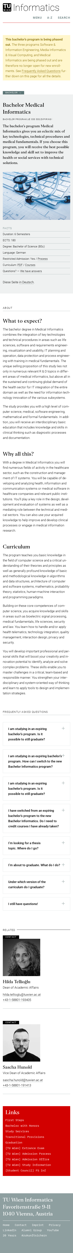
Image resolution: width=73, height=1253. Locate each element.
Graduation (13, 1142)
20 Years (9, 1235)
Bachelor (11, 92)
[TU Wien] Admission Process (28, 1153)
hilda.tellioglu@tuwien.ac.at (22, 994)
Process (43, 258)
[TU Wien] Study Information (28, 1165)
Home (6, 1225)
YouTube (53, 1230)
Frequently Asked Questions (41, 71)
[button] (36, 735)
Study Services (17, 1131)
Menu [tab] (37, 17)
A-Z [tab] (50, 17)
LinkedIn (9, 1230)
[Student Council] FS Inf (25, 1170)
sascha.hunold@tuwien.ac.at (23, 1080)
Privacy (55, 1225)
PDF (19, 265)
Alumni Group (32, 1230)
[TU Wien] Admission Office (27, 1159)
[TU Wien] (8, 7)
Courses (30, 265)
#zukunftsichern (34, 1235)
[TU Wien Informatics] (42, 7)
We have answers (31, 271)
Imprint (38, 1225)
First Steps (14, 1120)
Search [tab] (64, 17)
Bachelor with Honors (22, 1125)
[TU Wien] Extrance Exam (24, 1148)
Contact (21, 1225)
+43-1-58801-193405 (17, 1000)
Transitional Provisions (24, 1137)
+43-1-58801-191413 (17, 1085)
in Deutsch (26, 282)
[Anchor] (13, 307)
